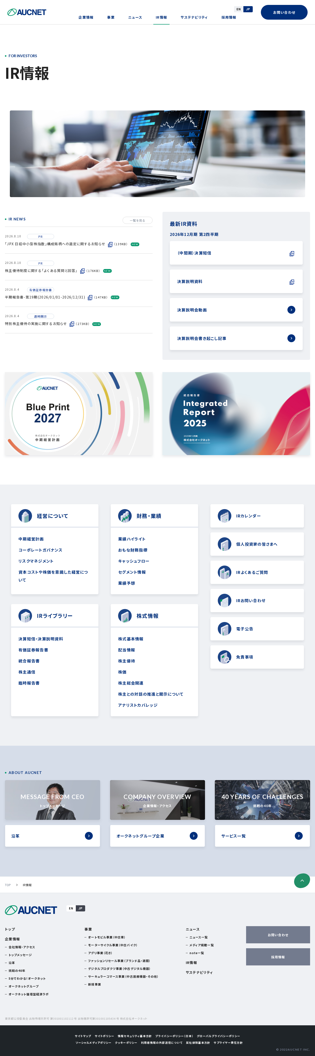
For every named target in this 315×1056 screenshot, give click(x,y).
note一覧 (196, 953)
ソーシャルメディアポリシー (93, 1042)
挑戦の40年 (17, 970)
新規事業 (94, 984)
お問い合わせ (284, 12)
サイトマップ (83, 1036)
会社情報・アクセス (22, 947)
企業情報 (86, 17)
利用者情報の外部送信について (162, 1042)
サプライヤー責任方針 (228, 1042)
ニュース (135, 17)
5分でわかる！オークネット (27, 978)
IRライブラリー (55, 615)
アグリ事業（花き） (100, 953)
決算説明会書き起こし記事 (201, 338)
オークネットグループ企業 (140, 836)
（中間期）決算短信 (194, 253)
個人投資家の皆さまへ (257, 544)
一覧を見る (137, 220)
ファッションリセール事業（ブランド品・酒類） (119, 961)
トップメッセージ (20, 955)
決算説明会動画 (192, 310)
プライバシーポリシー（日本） (174, 1036)
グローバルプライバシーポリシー (218, 1036)
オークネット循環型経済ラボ (29, 994)
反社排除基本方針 (198, 1042)
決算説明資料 (190, 281)
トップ (10, 929)
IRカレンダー (248, 516)
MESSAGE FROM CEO (52, 800)
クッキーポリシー (126, 1042)
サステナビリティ (194, 17)
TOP (8, 885)
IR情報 (161, 17)
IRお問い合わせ (251, 600)
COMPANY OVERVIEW (157, 800)
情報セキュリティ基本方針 (135, 1036)
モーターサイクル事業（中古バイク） (113, 945)
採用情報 (228, 17)
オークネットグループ (24, 986)
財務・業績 (149, 515)
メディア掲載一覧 (201, 945)
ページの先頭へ (302, 880)
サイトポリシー (104, 1036)
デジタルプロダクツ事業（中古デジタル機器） (119, 968)
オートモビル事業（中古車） (107, 937)
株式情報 (147, 615)
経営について (52, 515)
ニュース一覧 (198, 937)
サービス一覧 (233, 836)
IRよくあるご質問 (252, 572)
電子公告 (244, 629)
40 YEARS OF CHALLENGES (262, 800)
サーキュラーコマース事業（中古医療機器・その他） (123, 976)
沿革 (15, 836)
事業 (111, 17)
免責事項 (244, 657)
